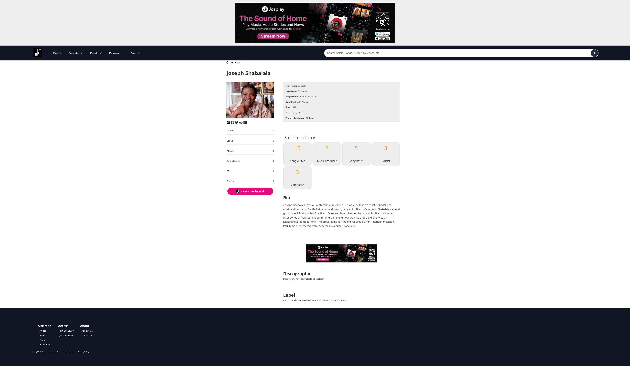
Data (55, 53)
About (133, 53)
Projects (94, 53)
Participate (114, 53)
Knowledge (74, 53)
